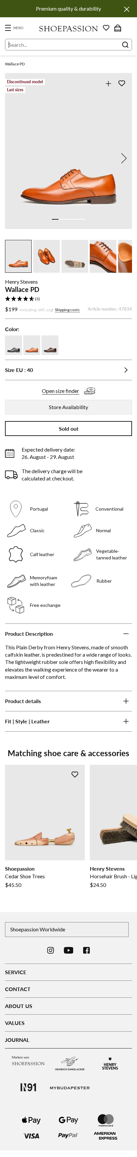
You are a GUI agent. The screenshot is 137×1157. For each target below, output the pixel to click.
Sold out (68, 428)
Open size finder (60, 391)
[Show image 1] (55, 219)
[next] (122, 158)
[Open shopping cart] (117, 28)
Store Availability (68, 407)
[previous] (14, 158)
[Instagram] (50, 950)
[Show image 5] (81, 219)
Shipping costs (67, 309)
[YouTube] (68, 950)
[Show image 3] (68, 219)
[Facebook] (86, 950)
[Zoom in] (108, 83)
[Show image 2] (62, 219)
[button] (68, 299)
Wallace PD (15, 63)
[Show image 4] (75, 219)
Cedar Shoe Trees (25, 876)
